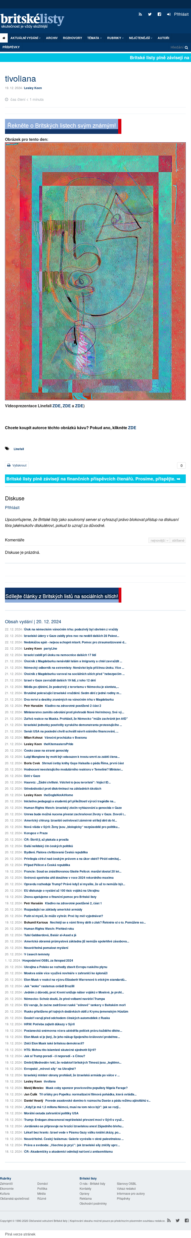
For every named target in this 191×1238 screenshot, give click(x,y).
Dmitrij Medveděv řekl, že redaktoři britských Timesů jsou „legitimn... (72, 1062)
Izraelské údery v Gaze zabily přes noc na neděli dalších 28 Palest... (71, 635)
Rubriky (114, 38)
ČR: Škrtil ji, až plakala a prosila (46, 839)
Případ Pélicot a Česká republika (47, 865)
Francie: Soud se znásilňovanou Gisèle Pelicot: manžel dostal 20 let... (72, 871)
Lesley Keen (33, 88)
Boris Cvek (32, 763)
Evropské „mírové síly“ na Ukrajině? (50, 1068)
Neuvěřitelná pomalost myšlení (46, 947)
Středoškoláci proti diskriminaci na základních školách (62, 788)
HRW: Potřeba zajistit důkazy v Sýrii (49, 1024)
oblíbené (178, 540)
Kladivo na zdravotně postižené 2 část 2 (73, 705)
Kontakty (85, 1188)
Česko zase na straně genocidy (46, 750)
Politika (42, 1188)
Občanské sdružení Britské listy (48, 1221)
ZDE (56, 406)
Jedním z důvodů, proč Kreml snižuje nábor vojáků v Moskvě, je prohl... (74, 992)
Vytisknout (19, 465)
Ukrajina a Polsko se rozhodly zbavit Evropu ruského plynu (65, 967)
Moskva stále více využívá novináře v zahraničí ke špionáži (65, 973)
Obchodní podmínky (93, 1203)
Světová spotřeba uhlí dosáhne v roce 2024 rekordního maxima (69, 877)
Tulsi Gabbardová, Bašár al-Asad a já (50, 935)
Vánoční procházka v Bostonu (66, 737)
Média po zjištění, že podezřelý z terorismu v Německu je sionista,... (71, 686)
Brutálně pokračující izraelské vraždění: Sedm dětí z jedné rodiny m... (72, 693)
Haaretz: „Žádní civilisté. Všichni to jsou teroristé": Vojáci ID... (67, 782)
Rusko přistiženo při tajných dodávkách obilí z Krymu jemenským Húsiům (76, 1011)
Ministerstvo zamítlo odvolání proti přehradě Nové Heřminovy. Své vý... (74, 712)
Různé (41, 1198)
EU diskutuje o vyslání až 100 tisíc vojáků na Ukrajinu (61, 890)
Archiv (52, 38)
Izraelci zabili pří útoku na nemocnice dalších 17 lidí (60, 655)
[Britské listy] (63, 127)
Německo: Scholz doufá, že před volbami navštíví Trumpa (64, 998)
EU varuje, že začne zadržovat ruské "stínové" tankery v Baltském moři (75, 1005)
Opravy (84, 1193)
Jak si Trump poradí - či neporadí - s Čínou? (54, 1056)
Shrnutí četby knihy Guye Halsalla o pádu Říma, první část (83, 763)
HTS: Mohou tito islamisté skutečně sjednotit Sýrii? (60, 1049)
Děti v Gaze (32, 776)
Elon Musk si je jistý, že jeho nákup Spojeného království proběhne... (72, 1036)
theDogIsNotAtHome (58, 795)
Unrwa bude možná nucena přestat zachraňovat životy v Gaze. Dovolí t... (75, 814)
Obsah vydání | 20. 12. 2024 (33, 621)
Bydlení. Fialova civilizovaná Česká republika (56, 852)
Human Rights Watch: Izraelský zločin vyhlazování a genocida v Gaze (73, 807)
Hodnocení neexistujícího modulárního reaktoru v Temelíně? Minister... (73, 769)
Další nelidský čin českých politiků (48, 846)
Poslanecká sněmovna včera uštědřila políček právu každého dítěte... (73, 1030)
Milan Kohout (33, 737)
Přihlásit (181, 14)
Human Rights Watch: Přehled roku (49, 928)
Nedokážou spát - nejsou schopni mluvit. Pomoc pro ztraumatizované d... (75, 642)
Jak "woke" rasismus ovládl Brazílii (49, 986)
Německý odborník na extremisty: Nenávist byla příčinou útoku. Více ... (74, 667)
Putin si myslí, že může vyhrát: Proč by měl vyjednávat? (63, 916)
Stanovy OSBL (127, 1183)
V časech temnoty (37, 954)
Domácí (42, 1183)
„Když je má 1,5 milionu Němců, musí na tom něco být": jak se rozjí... (72, 1107)
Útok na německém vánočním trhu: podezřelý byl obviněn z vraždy (71, 629)
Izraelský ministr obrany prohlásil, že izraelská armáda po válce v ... (72, 1075)
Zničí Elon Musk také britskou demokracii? (54, 1043)
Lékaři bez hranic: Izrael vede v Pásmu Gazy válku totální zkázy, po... (72, 1132)
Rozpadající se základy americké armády (53, 909)
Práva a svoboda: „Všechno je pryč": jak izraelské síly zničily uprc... (72, 1145)
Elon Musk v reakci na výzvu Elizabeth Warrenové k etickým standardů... (75, 979)
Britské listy (35, 21)
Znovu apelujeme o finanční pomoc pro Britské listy (60, 896)
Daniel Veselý (33, 1100)
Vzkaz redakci (126, 1188)
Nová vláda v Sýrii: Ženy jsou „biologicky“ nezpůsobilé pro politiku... (72, 827)
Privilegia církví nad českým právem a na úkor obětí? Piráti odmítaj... (72, 858)
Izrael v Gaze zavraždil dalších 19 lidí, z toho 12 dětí (60, 680)
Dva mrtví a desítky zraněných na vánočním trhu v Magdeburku (69, 699)
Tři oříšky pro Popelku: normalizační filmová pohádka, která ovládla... (88, 1094)
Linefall (19, 449)
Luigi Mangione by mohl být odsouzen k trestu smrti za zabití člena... (72, 756)
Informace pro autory (131, 1193)
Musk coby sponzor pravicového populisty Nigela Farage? (87, 1087)
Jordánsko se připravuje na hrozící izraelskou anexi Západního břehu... (74, 1126)
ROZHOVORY (72, 38)
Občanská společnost (14, 1198)
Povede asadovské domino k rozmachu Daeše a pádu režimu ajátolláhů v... (97, 1100)
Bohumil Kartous (36, 922)
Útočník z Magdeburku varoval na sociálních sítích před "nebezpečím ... (74, 673)
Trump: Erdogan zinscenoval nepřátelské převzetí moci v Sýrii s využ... (74, 1119)
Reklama (86, 1198)
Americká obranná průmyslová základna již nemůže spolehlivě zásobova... (76, 941)
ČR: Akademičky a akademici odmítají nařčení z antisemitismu (68, 1151)
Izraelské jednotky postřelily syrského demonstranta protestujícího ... (73, 724)
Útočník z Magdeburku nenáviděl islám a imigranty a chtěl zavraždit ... (73, 661)
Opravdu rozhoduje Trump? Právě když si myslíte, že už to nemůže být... (74, 884)
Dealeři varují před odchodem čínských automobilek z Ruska (67, 1018)
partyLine (50, 648)
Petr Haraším (33, 705)
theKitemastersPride (58, 744)
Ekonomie (7, 1188)
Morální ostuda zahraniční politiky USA (51, 1113)
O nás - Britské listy (92, 1183)
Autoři (163, 38)
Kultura (5, 1193)
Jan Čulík (30, 1094)
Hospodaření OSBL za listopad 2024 (47, 960)
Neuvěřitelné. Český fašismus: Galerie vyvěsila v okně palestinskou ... (74, 1138)
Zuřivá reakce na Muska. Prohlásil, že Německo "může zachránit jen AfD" (76, 718)
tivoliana (50, 1081)
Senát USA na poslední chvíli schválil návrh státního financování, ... (71, 731)
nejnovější (158, 540)
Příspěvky (11, 47)
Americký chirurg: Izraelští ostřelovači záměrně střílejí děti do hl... (70, 820)
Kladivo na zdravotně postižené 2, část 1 (73, 903)
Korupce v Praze (36, 833)
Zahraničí (6, 1183)
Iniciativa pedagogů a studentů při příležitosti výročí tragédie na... (70, 801)
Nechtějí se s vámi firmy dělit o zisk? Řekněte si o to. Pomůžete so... (98, 922)
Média (41, 1193)
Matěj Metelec (34, 1087)
